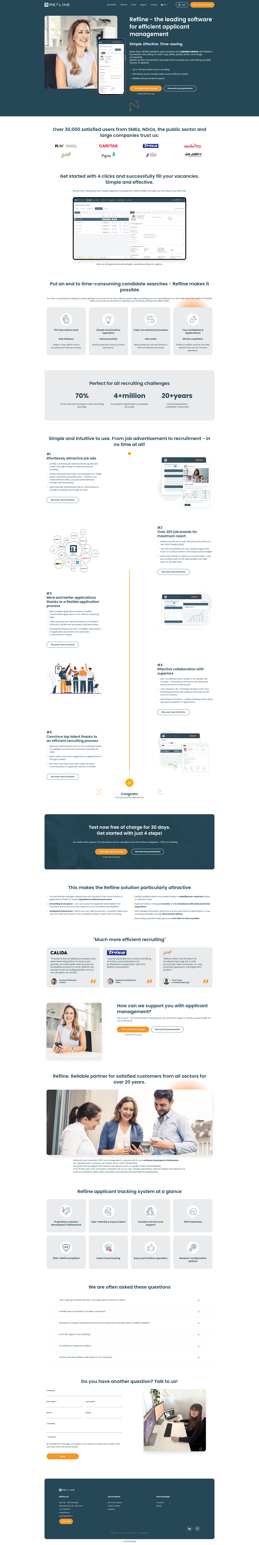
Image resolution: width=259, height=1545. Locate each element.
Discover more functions (63, 500)
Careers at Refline (114, 1506)
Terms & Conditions (129, 1533)
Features (123, 5)
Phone (88, 1412)
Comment (51, 1423)
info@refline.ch (64, 1513)
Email (49, 1412)
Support (143, 5)
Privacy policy (144, 1533)
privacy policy (71, 1446)
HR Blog (158, 1506)
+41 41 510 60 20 (64, 1509)
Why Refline (111, 5)
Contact (154, 5)
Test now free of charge (202, 5)
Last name (91, 1401)
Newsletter (111, 1509)
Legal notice (115, 1533)
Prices (133, 5)
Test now (66, 1521)
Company (51, 1390)
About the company (115, 1503)
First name (52, 1401)
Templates (160, 1503)
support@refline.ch (66, 1516)
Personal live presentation (180, 88)
